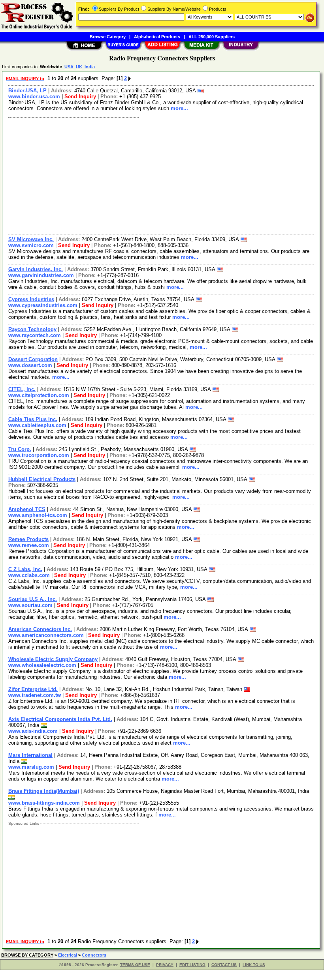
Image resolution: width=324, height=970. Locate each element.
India (90, 66)
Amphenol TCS (26, 509)
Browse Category (108, 36)
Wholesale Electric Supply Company (53, 659)
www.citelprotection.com (38, 395)
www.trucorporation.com (38, 455)
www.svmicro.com (31, 245)
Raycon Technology (32, 329)
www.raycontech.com (34, 335)
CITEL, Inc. (22, 389)
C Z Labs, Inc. (25, 569)
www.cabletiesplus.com (37, 425)
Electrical (67, 955)
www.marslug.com (31, 767)
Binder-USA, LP (27, 91)
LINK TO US (254, 965)
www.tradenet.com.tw (34, 695)
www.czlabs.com (29, 575)
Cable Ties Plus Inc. (32, 419)
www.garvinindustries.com (41, 275)
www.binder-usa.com (34, 96)
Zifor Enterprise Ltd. (33, 689)
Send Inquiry (80, 96)
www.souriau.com (30, 605)
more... (179, 108)
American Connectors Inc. (40, 629)
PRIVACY (164, 965)
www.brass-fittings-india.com (44, 803)
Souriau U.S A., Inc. (32, 599)
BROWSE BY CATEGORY (27, 955)
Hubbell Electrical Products (41, 479)
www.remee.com (28, 545)
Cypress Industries (31, 299)
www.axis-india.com (33, 731)
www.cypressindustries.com (42, 305)
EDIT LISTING (192, 965)
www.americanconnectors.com (46, 635)
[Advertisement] (161, 175)
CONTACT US (224, 965)
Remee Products (28, 539)
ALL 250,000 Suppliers (211, 36)
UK (79, 66)
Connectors (94, 955)
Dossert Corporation (33, 359)
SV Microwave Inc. (31, 239)
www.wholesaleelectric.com (42, 665)
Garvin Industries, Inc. (35, 269)
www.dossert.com (30, 365)
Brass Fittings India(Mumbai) (43, 791)
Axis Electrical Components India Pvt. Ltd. (60, 719)
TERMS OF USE (135, 965)
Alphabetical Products (157, 36)
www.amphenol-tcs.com (37, 515)
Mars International (30, 755)
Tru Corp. (19, 449)
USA (68, 66)
